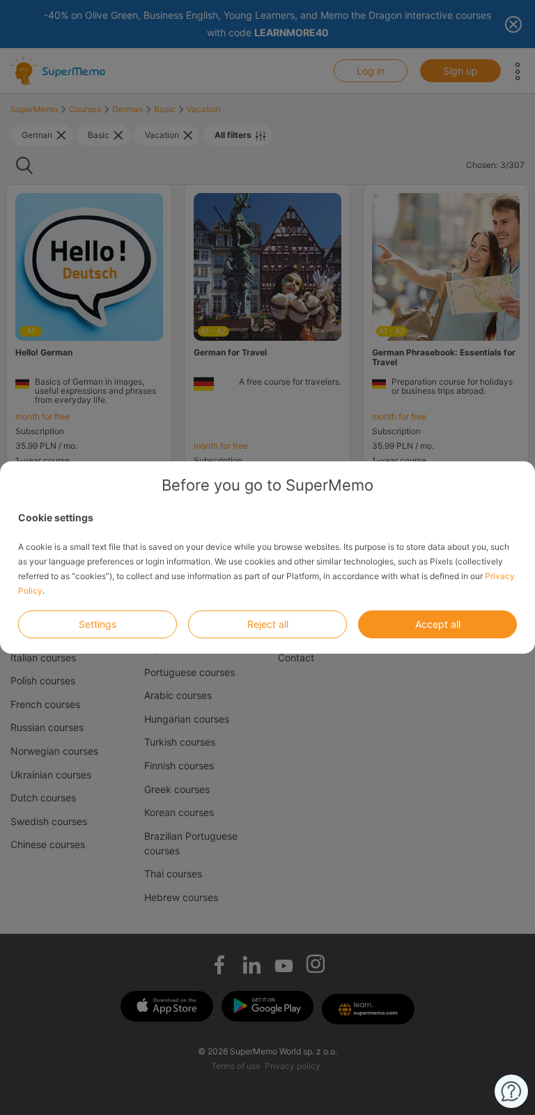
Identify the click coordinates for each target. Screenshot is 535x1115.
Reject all (267, 624)
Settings (97, 624)
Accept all (437, 624)
